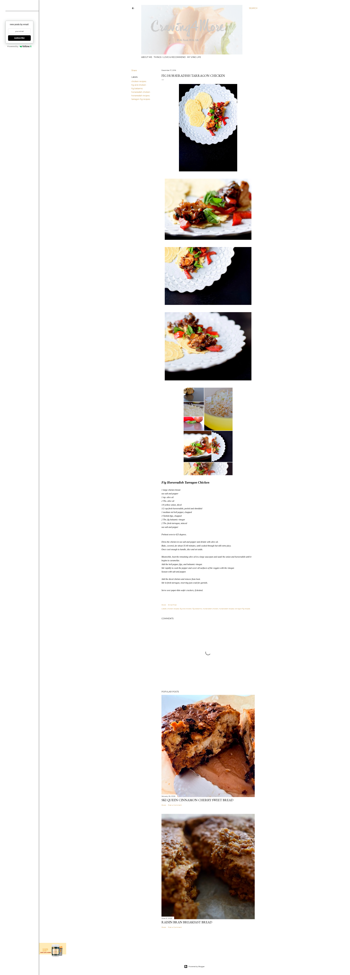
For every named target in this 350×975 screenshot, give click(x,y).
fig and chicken (138, 85)
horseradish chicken (140, 92)
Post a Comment (175, 805)
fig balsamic (137, 88)
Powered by (12, 46)
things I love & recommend (170, 57)
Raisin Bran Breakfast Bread (186, 922)
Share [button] (134, 70)
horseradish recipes (140, 95)
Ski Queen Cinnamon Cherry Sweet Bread (197, 800)
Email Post (172, 605)
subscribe (19, 38)
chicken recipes (138, 81)
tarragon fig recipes (140, 99)
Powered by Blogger (197, 966)
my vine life (194, 57)
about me (146, 57)
